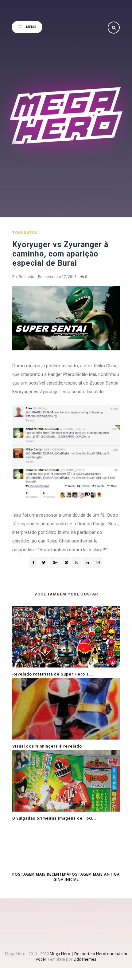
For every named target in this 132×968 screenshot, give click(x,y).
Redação (26, 277)
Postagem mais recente (38, 874)
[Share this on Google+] (55, 562)
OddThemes (84, 959)
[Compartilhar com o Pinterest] (98, 562)
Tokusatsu (24, 233)
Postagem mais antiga (94, 874)
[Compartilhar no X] (44, 562)
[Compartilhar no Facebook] (33, 562)
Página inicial (66, 877)
